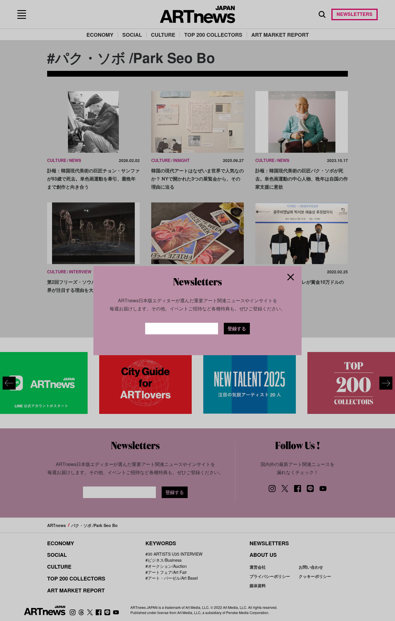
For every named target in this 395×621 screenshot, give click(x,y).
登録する (237, 328)
